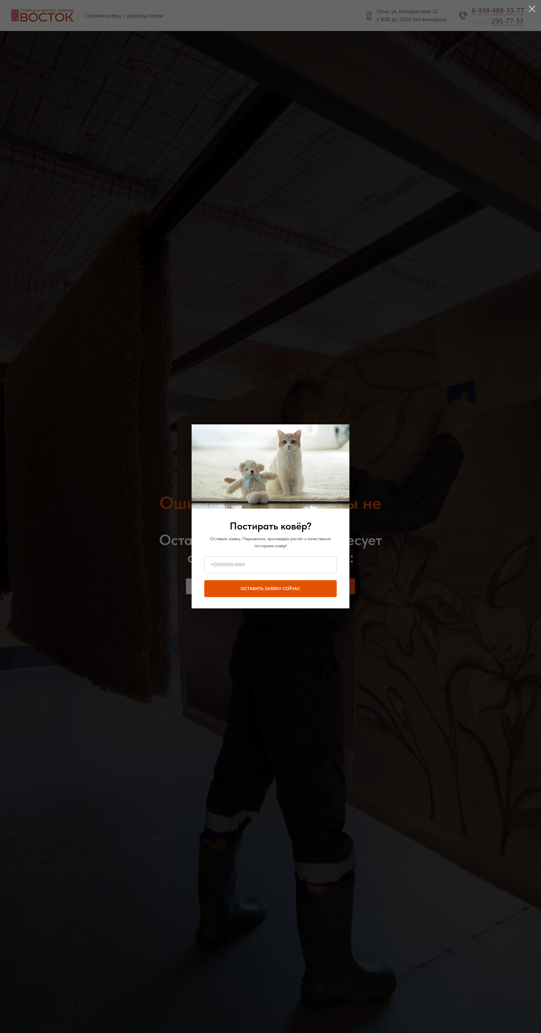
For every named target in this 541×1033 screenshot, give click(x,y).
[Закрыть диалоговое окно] (532, 9)
